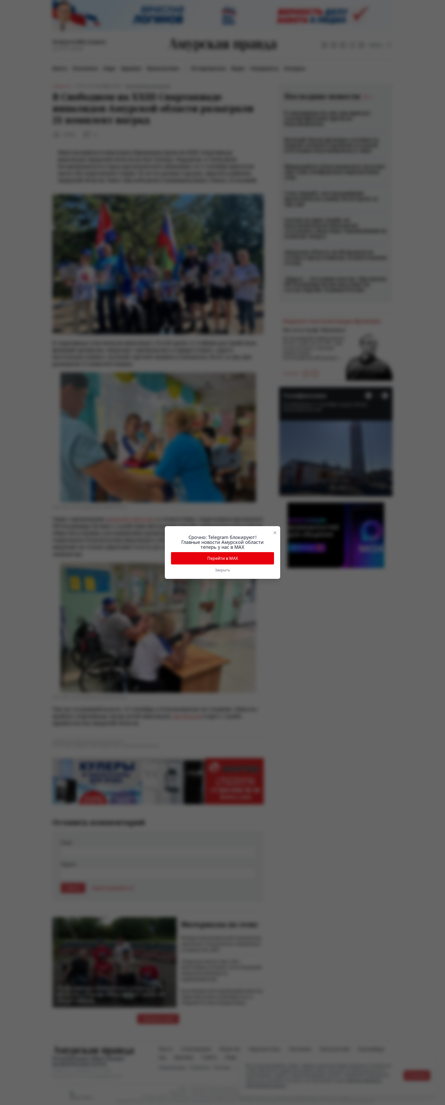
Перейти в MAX (222, 558)
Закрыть (222, 570)
